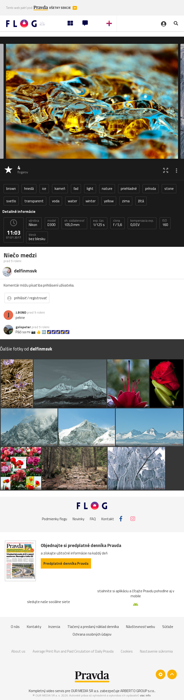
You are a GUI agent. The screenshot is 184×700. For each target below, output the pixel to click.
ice (44, 188)
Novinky (78, 518)
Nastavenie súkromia (156, 651)
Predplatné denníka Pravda (65, 563)
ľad (76, 188)
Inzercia (54, 626)
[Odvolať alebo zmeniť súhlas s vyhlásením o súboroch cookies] (160, 674)
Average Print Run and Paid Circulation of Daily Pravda (73, 651)
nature (107, 188)
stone (169, 188)
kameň (60, 188)
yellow (109, 201)
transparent (34, 201)
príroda (150, 188)
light (90, 188)
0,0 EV (142, 222)
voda (55, 201)
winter (91, 201)
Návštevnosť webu (140, 626)
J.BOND (21, 312)
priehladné (129, 188)
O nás (15, 626)
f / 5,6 (117, 222)
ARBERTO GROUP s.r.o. (137, 691)
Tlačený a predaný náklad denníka (93, 626)
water (72, 201)
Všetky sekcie (60, 8)
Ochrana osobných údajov (92, 634)
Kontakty (34, 626)
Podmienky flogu (54, 518)
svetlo (11, 201)
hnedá (29, 188)
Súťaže (167, 626)
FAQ (93, 518)
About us (18, 651)
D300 (51, 222)
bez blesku (37, 237)
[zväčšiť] (165, 170)
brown (11, 188)
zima (126, 201)
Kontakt (107, 518)
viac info (145, 695)
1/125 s (99, 222)
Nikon (34, 222)
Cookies (127, 651)
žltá (141, 201)
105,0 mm (74, 222)
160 (165, 222)
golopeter (23, 327)
